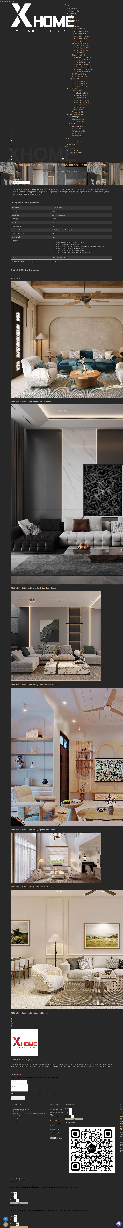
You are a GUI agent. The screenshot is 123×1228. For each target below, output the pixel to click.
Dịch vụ (67, 23)
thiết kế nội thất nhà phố (38, 189)
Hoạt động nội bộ (74, 11)
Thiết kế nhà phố (77, 112)
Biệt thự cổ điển (81, 105)
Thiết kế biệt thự (77, 90)
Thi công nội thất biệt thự (80, 81)
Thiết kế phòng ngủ (82, 45)
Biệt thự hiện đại (81, 98)
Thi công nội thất (74, 79)
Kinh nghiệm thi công (75, 152)
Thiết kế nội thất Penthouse (81, 36)
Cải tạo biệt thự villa (78, 131)
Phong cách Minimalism (83, 67)
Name (67, 1108)
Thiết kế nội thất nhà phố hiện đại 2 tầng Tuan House (33, 588)
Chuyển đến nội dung (7, 1)
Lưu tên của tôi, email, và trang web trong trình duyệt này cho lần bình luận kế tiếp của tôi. (36, 1093)
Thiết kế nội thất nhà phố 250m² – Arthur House (31, 402)
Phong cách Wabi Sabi (83, 60)
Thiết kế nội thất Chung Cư (80, 31)
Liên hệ (71, 18)
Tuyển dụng (72, 13)
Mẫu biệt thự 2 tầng (82, 93)
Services (68, 1116)
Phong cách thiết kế (78, 55)
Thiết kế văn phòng (78, 41)
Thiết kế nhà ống (77, 109)
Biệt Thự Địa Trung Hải (83, 102)
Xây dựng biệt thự (78, 121)
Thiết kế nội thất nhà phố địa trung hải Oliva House (32, 887)
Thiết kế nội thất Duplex (79, 34)
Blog (66, 146)
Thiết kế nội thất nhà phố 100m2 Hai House (29, 1013)
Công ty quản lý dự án (76, 114)
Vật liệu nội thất (73, 150)
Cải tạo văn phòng (78, 126)
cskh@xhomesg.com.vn (55, 1116)
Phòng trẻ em (80, 52)
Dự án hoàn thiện (74, 144)
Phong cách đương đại (83, 62)
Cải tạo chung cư (77, 133)
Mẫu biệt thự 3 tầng (82, 95)
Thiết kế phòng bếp (82, 50)
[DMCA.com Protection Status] (56, 1139)
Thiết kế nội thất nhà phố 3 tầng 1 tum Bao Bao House (34, 685)
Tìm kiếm (16, 177)
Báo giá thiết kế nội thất (79, 76)
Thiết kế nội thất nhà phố (80, 38)
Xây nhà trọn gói (74, 117)
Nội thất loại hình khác (79, 74)
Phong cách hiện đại (82, 64)
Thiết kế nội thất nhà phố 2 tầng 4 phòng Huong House (34, 830)
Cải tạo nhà (72, 124)
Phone (67, 1112)
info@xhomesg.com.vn (20, 1118)
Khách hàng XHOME (75, 142)
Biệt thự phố (80, 107)
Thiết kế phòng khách (83, 48)
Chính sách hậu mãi (75, 20)
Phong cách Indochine (83, 71)
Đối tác (71, 16)
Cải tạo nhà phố (77, 128)
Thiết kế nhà (73, 88)
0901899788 (20, 1111)
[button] (61, 1019)
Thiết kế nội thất (74, 26)
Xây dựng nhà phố (78, 119)
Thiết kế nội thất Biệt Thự (80, 29)
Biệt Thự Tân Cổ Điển (83, 100)
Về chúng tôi (73, 8)
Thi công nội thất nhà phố (80, 83)
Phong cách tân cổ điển (83, 57)
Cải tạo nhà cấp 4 (77, 135)
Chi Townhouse (18, 189)
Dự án (67, 138)
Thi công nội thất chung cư (80, 86)
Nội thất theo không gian (80, 43)
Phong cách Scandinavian (84, 69)
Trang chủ (68, 5)
